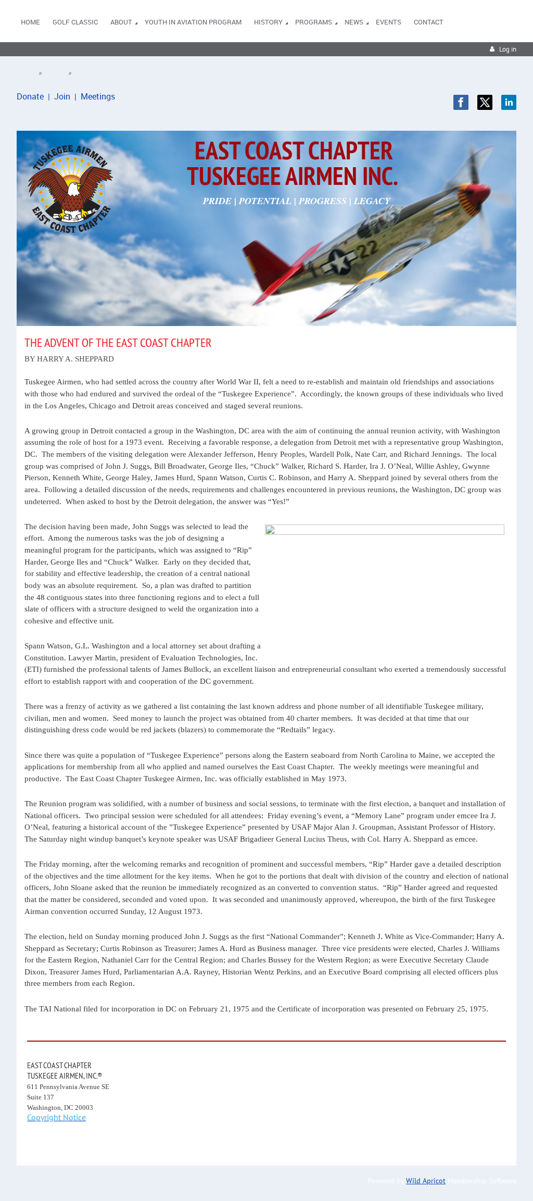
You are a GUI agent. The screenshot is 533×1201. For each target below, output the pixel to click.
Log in (507, 49)
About (55, 73)
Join (62, 96)
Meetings (98, 96)
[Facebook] (460, 102)
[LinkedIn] (508, 102)
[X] (484, 102)
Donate (30, 96)
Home (25, 73)
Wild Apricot (426, 1180)
